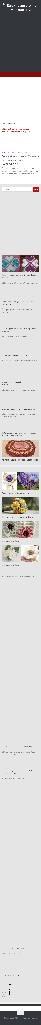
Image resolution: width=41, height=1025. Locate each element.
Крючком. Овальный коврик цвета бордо (20, 460)
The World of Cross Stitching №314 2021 (17, 747)
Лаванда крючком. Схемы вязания (15, 493)
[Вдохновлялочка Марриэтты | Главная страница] (20, 7)
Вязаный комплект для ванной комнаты (19, 409)
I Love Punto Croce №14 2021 (13, 949)
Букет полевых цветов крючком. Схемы (17, 517)
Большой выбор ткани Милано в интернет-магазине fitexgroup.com (20, 160)
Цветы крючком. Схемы (11, 565)
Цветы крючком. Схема (11, 541)
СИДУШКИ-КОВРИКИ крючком (15, 355)
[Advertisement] (20, 47)
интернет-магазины (11, 153)
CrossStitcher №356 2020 (11, 975)
